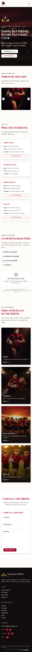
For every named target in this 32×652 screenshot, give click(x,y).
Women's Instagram (12, 256)
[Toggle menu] (29, 3)
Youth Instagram (11, 260)
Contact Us (8, 51)
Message (6, 531)
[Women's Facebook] (9, 633)
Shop (2, 615)
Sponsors (4, 597)
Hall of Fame (4, 595)
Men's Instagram (11, 252)
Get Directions (17, 155)
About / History (5, 590)
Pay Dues (4, 610)
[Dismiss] (30, 650)
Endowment (4, 613)
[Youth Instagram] (7, 637)
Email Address (7, 524)
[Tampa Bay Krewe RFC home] (3, 3)
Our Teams (4, 592)
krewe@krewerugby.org (10, 626)
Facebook (8, 265)
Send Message (10, 550)
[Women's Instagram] (12, 633)
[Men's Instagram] (10, 629)
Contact (3, 605)
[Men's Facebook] (7, 629)
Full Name (6, 517)
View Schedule (9, 56)
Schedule (4, 608)
